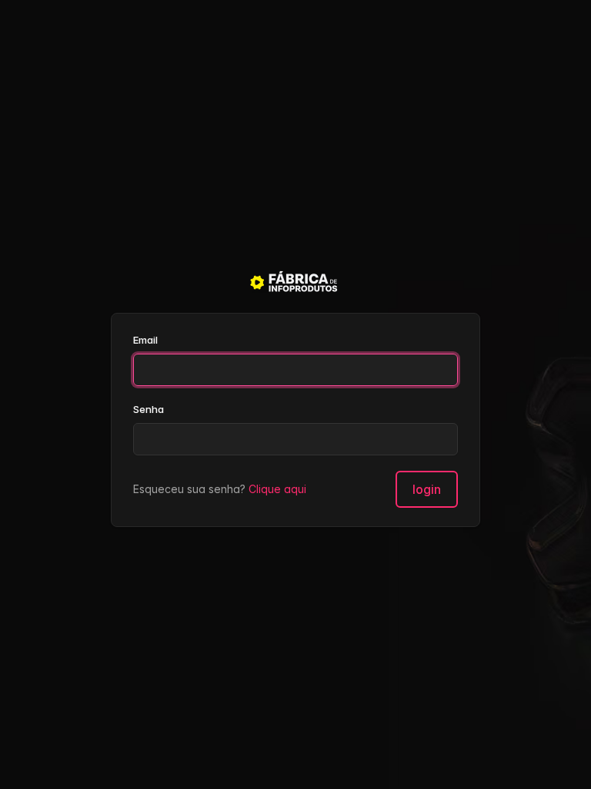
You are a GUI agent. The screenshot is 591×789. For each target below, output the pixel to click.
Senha (148, 409)
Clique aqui (277, 488)
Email (145, 340)
